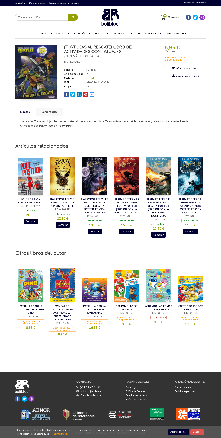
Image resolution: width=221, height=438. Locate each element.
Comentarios (49, 112)
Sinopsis (25, 112)
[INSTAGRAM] (202, 17)
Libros (60, 34)
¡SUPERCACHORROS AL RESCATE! (190, 308)
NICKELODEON (73, 61)
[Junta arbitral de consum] (188, 414)
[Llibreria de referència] (78, 414)
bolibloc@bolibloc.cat (92, 391)
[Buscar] (73, 17)
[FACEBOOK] (188, 17)
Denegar (197, 432)
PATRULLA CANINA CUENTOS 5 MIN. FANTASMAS (94, 310)
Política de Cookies (135, 391)
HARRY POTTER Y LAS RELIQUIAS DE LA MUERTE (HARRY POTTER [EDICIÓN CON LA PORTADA (94, 206)
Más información (60, 433)
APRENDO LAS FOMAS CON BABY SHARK (158, 308)
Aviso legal (131, 387)
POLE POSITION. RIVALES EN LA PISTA (31, 201)
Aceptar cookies (178, 432)
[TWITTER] (195, 17)
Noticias (75, 3)
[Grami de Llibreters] (122, 414)
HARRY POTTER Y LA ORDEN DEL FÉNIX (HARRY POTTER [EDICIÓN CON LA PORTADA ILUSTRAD (126, 206)
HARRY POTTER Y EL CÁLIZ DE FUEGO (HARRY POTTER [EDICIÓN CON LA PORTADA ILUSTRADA (158, 208)
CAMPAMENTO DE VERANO (126, 308)
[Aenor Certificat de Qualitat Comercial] (35, 414)
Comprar (31, 221)
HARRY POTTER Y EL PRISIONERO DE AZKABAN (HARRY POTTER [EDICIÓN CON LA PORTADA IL (190, 206)
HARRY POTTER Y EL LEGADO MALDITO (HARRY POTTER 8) (62, 203)
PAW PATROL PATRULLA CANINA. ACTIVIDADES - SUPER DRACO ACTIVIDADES (62, 313)
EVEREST (92, 70)
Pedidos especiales (185, 391)
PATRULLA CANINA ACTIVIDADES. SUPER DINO (31, 310)
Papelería (79, 34)
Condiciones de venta (136, 395)
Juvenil (90, 78)
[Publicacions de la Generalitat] (157, 414)
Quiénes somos (37, 3)
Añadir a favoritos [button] (186, 68)
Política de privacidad (136, 399)
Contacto (20, 3)
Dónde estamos (57, 3)
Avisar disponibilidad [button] (187, 76)
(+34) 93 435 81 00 (90, 387)
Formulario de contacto (92, 395)
